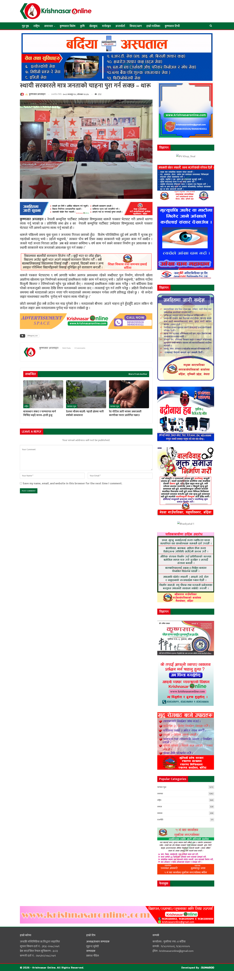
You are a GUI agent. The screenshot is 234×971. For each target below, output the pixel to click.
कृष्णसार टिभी (172, 26)
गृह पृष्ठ (25, 26)
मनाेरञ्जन (106, 26)
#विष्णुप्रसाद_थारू (32, 336)
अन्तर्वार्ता (120, 26)
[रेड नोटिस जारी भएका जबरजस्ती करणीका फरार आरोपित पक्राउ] (129, 394)
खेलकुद (93, 26)
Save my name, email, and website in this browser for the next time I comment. (72, 483)
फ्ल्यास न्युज (71, 406)
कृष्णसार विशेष (67, 26)
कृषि (82, 26)
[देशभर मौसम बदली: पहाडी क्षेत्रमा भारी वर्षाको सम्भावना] (86, 394)
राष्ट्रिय (36, 26)
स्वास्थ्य (159, 813)
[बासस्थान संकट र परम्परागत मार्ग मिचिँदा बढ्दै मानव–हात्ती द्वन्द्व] (43, 394)
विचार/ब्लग (136, 26)
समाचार (48, 26)
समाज (159, 806)
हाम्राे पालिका (153, 26)
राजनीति (160, 819)
